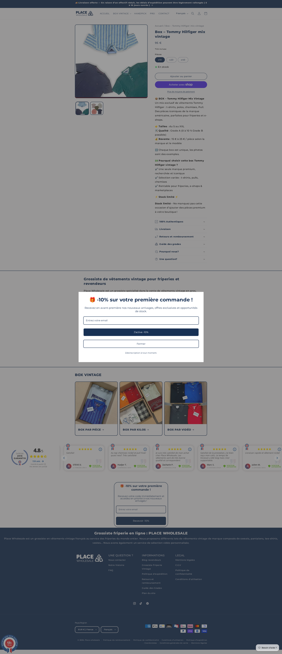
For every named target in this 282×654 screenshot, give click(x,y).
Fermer (141, 343)
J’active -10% (141, 332)
